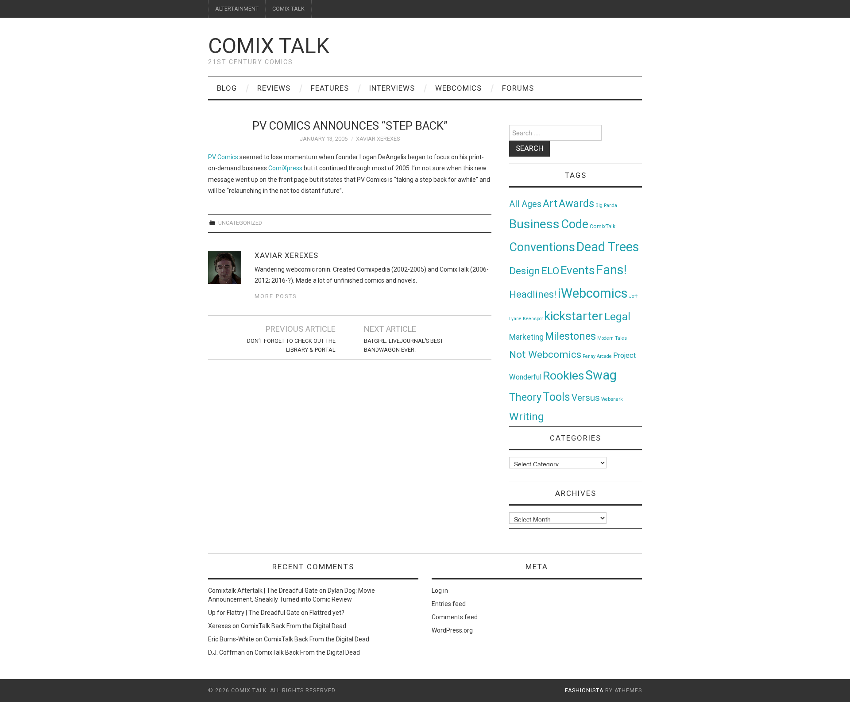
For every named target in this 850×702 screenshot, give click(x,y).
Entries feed (449, 603)
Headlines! (532, 294)
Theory (525, 397)
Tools (556, 397)
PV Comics (223, 157)
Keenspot (533, 319)
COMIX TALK (288, 8)
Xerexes (219, 625)
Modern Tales (612, 338)
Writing (526, 416)
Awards (576, 203)
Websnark (612, 399)
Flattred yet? (326, 612)
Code (574, 224)
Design (524, 271)
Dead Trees (607, 246)
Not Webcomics (545, 355)
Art (550, 204)
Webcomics (458, 88)
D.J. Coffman (226, 652)
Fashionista (584, 690)
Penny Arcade (597, 356)
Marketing (526, 337)
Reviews (273, 88)
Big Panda (606, 205)
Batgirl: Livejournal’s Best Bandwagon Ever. (403, 345)
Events (577, 270)
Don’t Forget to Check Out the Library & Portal (291, 345)
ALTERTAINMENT (237, 8)
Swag (601, 375)
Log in (440, 590)
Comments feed (455, 617)
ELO (550, 271)
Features (330, 88)
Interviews (392, 88)
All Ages (525, 204)
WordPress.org (452, 630)
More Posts (276, 296)
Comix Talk (268, 45)
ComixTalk (602, 226)
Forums (518, 88)
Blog (227, 88)
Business (534, 224)
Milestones (570, 336)
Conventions (542, 247)
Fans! (611, 269)
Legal (617, 316)
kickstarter (573, 316)
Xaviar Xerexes (378, 138)
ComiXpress (285, 168)
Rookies (563, 375)
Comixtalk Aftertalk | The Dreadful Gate (263, 590)
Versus (586, 397)
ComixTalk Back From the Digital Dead (293, 625)
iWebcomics (593, 293)
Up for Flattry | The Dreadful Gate (254, 612)
